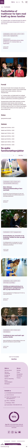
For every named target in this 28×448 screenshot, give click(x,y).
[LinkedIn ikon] (16, 432)
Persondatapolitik (7, 441)
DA (17, 2)
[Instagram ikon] (12, 432)
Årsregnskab (19, 374)
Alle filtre (21, 155)
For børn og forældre (7, 376)
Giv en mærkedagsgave (8, 381)
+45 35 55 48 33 (10, 395)
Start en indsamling (9, 378)
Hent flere (14, 359)
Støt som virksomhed (7, 373)
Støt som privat (8, 370)
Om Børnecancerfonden (21, 441)
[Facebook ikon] (9, 432)
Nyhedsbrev (19, 376)
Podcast (19, 377)
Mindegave (7, 383)
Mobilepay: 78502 (10, 402)
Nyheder (19, 370)
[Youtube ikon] (19, 432)
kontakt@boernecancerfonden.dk (13, 392)
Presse (18, 372)
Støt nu (13, 2)
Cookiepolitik (13, 441)
